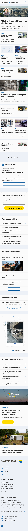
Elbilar (2, 19)
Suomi (6, 468)
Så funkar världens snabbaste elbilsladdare (7, 145)
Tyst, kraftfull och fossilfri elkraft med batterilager (12, 451)
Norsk (6, 474)
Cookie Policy (8, 518)
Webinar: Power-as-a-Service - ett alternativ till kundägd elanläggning (14, 303)
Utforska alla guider (20, 350)
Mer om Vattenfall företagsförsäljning (11, 511)
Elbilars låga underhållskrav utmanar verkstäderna (20, 59)
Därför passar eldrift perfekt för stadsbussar (7, 110)
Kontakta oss (5, 492)
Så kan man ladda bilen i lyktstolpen (20, 131)
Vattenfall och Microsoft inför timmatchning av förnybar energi (12, 412)
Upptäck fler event (14, 308)
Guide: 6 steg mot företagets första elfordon (13, 96)
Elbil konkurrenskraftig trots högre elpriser (7, 133)
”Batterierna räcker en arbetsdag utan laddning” (7, 72)
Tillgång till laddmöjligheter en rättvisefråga (14, 22)
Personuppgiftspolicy (11, 516)
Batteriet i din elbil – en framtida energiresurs (7, 36)
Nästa (23, 157)
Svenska (7, 466)
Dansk (6, 471)
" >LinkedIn (2, 526)
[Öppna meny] (25, 2)
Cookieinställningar (10, 520)
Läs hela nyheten (14, 184)
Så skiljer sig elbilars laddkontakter (5, 58)
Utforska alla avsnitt (14, 289)
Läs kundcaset (8, 422)
